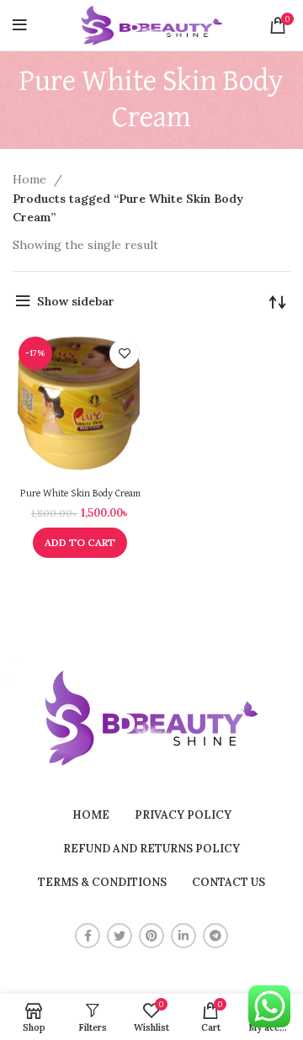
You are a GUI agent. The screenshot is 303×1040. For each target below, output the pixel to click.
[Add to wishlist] (124, 354)
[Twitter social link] (119, 935)
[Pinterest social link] (151, 935)
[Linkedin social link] (183, 935)
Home (31, 179)
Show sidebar (75, 301)
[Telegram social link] (215, 935)
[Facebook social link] (87, 935)
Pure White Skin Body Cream (80, 493)
